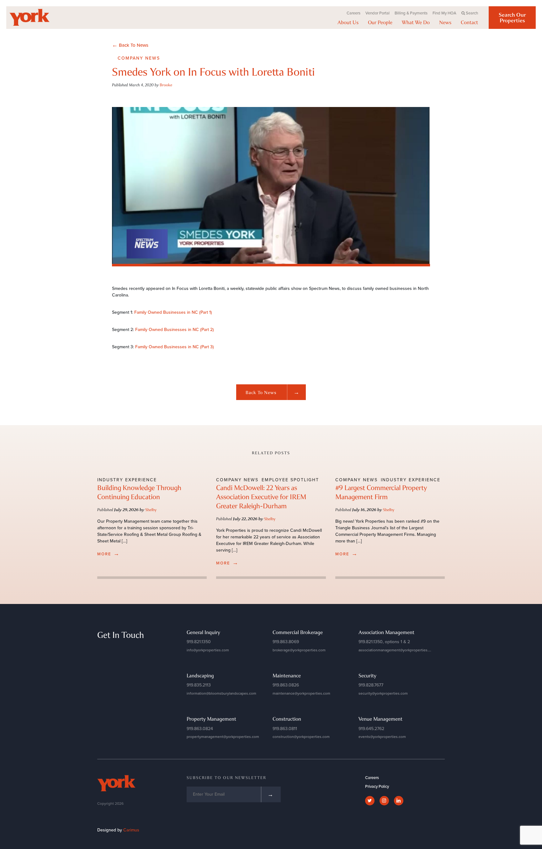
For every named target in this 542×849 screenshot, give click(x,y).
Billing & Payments (411, 13)
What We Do (416, 22)
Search (472, 13)
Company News (139, 58)
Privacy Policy (377, 786)
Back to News (273, 392)
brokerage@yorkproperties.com (299, 650)
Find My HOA (444, 13)
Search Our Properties (512, 17)
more (108, 553)
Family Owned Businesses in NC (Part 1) (173, 312)
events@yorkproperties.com (382, 736)
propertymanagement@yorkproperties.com (223, 736)
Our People (380, 22)
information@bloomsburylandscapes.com (221, 693)
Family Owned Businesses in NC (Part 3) (174, 347)
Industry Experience (127, 480)
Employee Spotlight (290, 480)
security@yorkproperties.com (383, 693)
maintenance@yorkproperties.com (301, 693)
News (445, 22)
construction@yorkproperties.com (301, 736)
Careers (353, 13)
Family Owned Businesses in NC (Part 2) (174, 329)
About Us (348, 22)
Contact (469, 22)
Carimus (131, 830)
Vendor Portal (377, 13)
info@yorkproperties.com (208, 650)
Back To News (130, 44)
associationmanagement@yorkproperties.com (397, 650)
